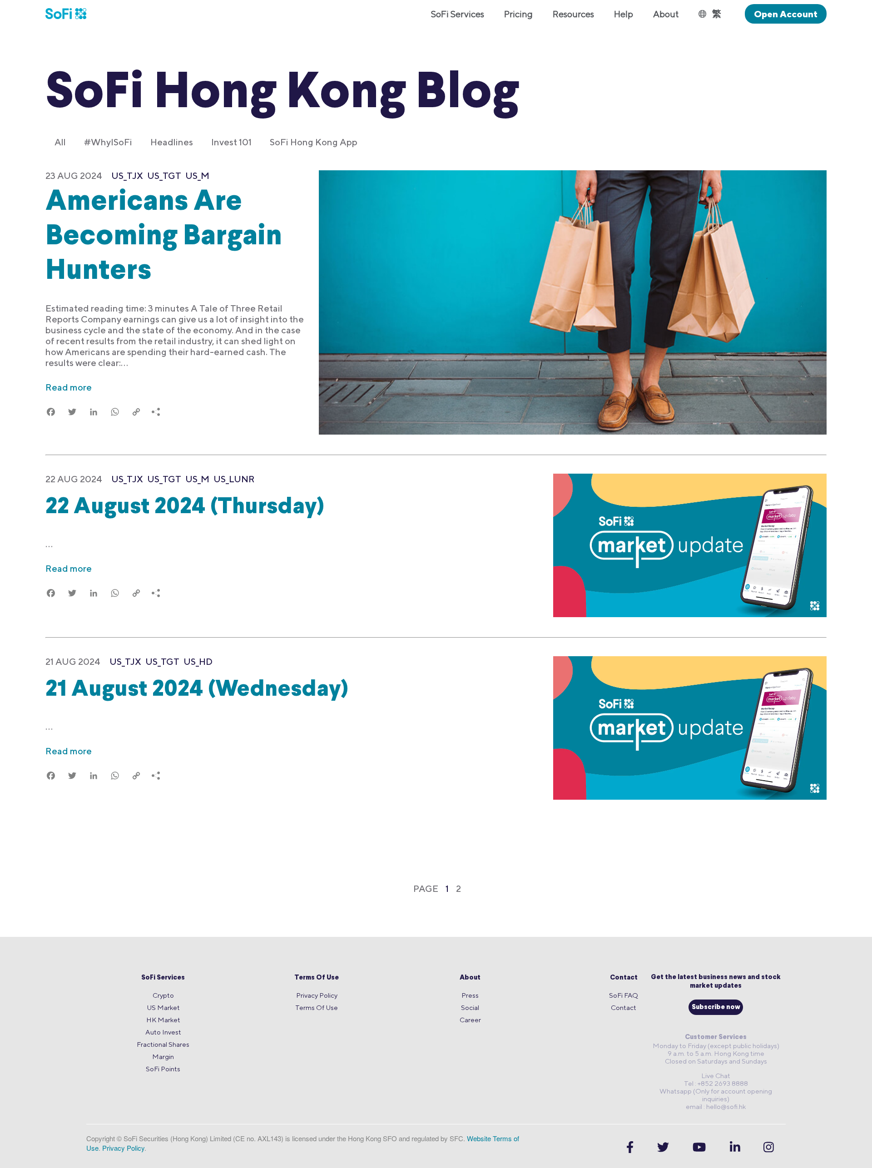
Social (470, 1007)
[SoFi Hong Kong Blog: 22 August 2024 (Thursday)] (690, 546)
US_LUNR (234, 479)
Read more (68, 387)
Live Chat (715, 1075)
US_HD (198, 661)
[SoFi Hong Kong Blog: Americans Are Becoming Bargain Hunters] (573, 303)
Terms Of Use (316, 978)
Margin (163, 1056)
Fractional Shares (163, 1044)
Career (470, 1020)
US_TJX (127, 175)
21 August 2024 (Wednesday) (196, 690)
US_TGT (164, 175)
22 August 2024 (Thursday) (184, 507)
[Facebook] (630, 1147)
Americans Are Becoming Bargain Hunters (163, 237)
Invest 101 (231, 142)
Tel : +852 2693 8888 (716, 1083)
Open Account (786, 14)
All (60, 142)
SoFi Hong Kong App (313, 142)
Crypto (163, 995)
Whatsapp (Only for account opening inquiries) (715, 1095)
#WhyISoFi (108, 142)
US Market (163, 1007)
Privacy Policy (316, 995)
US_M (197, 175)
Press (470, 995)
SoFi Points (163, 1069)
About (470, 978)
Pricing (518, 14)
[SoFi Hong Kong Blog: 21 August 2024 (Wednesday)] (690, 729)
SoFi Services (163, 978)
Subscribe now (716, 1007)
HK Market (163, 1020)
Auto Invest (163, 1032)
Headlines (171, 142)
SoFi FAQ (623, 995)
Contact (624, 978)
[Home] (70, 13)
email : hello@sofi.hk (716, 1106)
